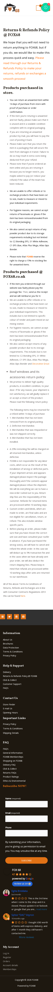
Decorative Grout (40, 363)
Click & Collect (10, 679)
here (23, 595)
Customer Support (12, 683)
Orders (6, 961)
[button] (45, 7)
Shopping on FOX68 (12, 760)
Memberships (9, 969)
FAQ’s (5, 687)
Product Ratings (11, 776)
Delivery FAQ (9, 764)
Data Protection (11, 647)
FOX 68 (16, 870)
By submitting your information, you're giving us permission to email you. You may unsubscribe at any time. (26, 846)
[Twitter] (9, 616)
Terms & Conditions (13, 651)
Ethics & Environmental (14, 780)
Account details (10, 965)
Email (12, 812)
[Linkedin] (16, 616)
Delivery (7, 672)
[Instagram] (2, 616)
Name (12, 798)
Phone (8, 827)
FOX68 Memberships (13, 756)
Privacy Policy (9, 655)
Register (7, 957)
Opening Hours (10, 712)
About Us (7, 639)
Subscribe (26, 860)
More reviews (26, 937)
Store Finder (9, 704)
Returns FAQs (9, 772)
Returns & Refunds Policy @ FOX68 (20, 675)
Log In (6, 953)
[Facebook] (23, 616)
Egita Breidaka (19, 891)
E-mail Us (7, 708)
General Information (13, 752)
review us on (21, 883)
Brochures (8, 643)
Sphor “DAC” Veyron (22, 915)
